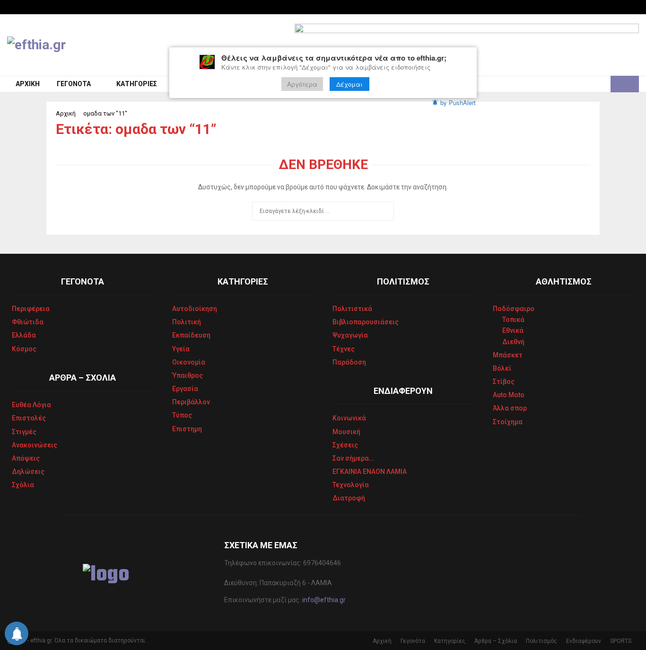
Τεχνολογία (350, 485)
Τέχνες (343, 349)
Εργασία (185, 388)
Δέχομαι (349, 84)
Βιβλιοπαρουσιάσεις (365, 322)
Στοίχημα (508, 422)
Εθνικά (513, 330)
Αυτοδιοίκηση (194, 308)
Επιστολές (29, 418)
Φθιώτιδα (28, 322)
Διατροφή (348, 498)
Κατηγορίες (136, 84)
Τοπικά (513, 319)
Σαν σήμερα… (353, 458)
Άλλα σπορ (510, 408)
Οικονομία (188, 362)
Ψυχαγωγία (350, 335)
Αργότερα (302, 84)
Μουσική (346, 432)
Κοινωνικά (349, 418)
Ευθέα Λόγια (31, 405)
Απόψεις (26, 458)
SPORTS (620, 641)
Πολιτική (186, 322)
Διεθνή (513, 342)
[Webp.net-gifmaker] (467, 45)
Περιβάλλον (191, 402)
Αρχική (28, 84)
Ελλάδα (24, 335)
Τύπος (182, 415)
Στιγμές (24, 432)
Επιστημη (187, 429)
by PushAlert (458, 102)
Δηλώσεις (28, 471)
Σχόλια (23, 485)
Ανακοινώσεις (34, 445)
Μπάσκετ (508, 355)
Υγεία (181, 349)
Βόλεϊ (502, 368)
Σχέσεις (345, 445)
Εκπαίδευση (191, 335)
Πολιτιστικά (352, 308)
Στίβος (504, 381)
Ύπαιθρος (187, 375)
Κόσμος (24, 349)
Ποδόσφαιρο (513, 308)
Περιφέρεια (31, 308)
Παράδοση (349, 362)
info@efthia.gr (324, 600)
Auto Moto (508, 395)
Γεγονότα (74, 84)
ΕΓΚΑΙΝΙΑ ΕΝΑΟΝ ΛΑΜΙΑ (369, 471)
